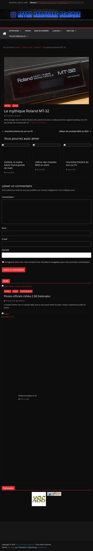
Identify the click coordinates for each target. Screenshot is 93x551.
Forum (28, 31)
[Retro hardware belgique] (46, 10)
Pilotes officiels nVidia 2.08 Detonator (27, 296)
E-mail (5, 239)
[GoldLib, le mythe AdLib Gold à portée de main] (15, 145)
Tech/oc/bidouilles (17, 36)
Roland (15, 106)
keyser (18, 116)
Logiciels (56, 31)
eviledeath (21, 301)
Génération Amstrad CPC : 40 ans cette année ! (55, 2)
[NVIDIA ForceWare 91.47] (9, 397)
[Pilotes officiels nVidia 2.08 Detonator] (46, 286)
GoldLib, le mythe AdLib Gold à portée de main (14, 165)
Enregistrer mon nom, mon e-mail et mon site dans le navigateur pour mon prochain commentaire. (47, 262)
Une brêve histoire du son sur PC (19, 131)
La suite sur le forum (37, 123)
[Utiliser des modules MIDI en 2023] (46, 145)
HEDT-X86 (70, 31)
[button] (20, 30)
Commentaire (8, 197)
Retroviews (14, 31)
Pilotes (15, 291)
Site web (5, 250)
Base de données (41, 31)
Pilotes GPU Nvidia (26, 291)
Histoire (7, 106)
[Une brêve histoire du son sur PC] (77, 145)
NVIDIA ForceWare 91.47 (27, 396)
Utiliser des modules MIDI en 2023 (73, 131)
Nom (5, 228)
